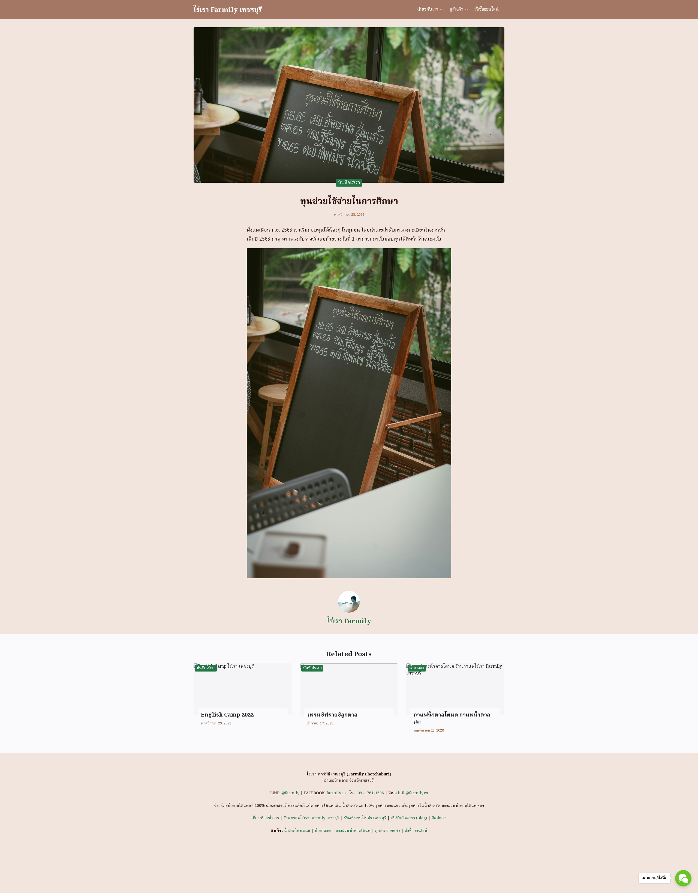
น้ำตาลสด (417, 668)
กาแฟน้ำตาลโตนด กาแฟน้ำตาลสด (452, 719)
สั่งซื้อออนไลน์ (486, 9)
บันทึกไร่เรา (349, 182)
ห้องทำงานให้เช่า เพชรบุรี (365, 818)
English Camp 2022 (227, 715)
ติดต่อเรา (439, 818)
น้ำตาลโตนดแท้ (297, 831)
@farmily (290, 793)
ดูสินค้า (456, 9)
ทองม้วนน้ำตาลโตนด (353, 831)
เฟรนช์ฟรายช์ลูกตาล (332, 715)
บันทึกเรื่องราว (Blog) (409, 818)
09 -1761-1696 (371, 793)
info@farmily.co (413, 793)
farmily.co (336, 793)
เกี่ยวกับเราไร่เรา (265, 818)
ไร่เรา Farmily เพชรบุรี (228, 10)
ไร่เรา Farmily (349, 621)
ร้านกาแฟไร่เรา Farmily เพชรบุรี (311, 818)
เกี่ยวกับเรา (427, 9)
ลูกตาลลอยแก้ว (387, 831)
